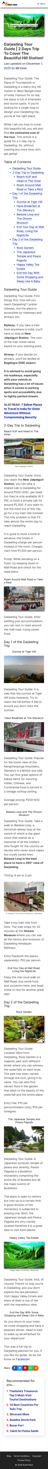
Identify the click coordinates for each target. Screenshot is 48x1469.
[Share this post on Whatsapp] (30, 1368)
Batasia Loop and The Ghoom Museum (28, 218)
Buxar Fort (17, 1425)
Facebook (22, 1359)
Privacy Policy (24, 1460)
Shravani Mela (19, 1414)
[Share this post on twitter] (20, 1368)
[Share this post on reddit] (36, 1368)
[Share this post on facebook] (14, 1368)
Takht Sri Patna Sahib (24, 1431)
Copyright (36, 1456)
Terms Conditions (22, 1456)
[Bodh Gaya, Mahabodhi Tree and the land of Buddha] (10, 4)
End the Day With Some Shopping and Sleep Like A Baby (30, 277)
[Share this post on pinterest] (25, 1368)
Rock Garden (25, 247)
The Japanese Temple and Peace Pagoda (29, 256)
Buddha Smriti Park (23, 1419)
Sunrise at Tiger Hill (29, 201)
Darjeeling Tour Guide (26, 168)
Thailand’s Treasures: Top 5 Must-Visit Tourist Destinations (23, 1395)
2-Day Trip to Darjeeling (28, 172)
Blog (9, 1456)
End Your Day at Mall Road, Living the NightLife (30, 231)
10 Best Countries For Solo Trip (24, 1407)
